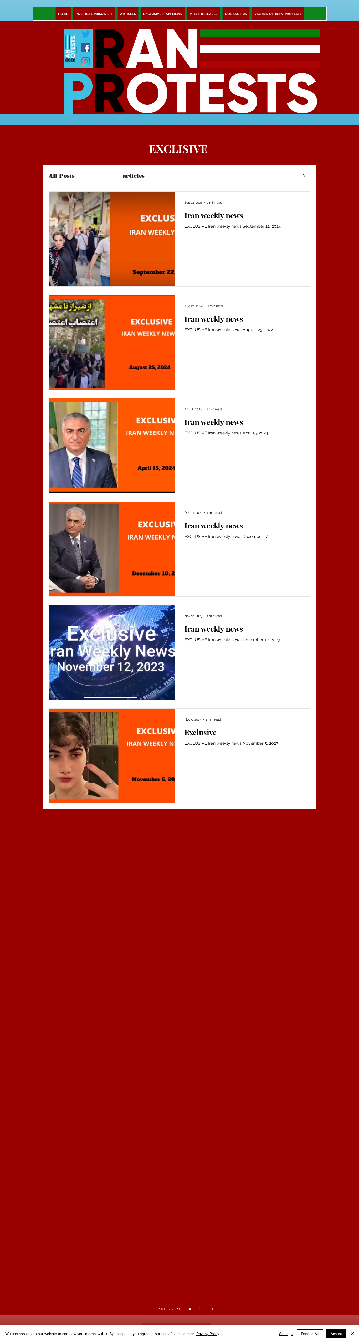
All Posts (62, 176)
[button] (303, 176)
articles (133, 176)
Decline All (310, 1333)
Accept (336, 1333)
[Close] (353, 1333)
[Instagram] (85, 61)
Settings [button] (286, 1333)
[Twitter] (85, 34)
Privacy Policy (207, 1333)
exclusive (98, 176)
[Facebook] (85, 47)
